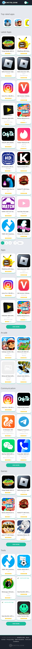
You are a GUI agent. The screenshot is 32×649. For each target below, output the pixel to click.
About (27, 637)
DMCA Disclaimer (19, 639)
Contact (3, 639)
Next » (20, 243)
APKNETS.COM (21, 637)
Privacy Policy (10, 639)
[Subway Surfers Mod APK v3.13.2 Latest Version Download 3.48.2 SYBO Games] (18, 23)
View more (15, 327)
